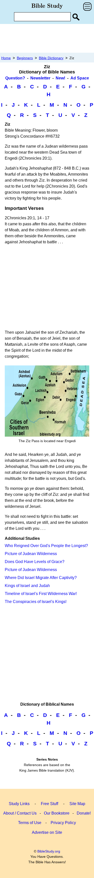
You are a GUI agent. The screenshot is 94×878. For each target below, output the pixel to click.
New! (60, 78)
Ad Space (79, 78)
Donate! (84, 813)
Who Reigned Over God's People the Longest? (46, 546)
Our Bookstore (56, 813)
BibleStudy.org (48, 851)
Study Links (19, 804)
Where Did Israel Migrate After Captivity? (41, 578)
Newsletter (40, 78)
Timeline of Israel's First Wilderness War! (41, 593)
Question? (15, 78)
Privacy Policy (63, 823)
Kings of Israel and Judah (27, 586)
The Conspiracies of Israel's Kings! (35, 601)
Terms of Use (29, 823)
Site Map (77, 804)
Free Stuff (49, 804)
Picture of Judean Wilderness (31, 554)
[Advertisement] (47, 38)
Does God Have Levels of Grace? (34, 562)
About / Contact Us (20, 813)
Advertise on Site (47, 832)
